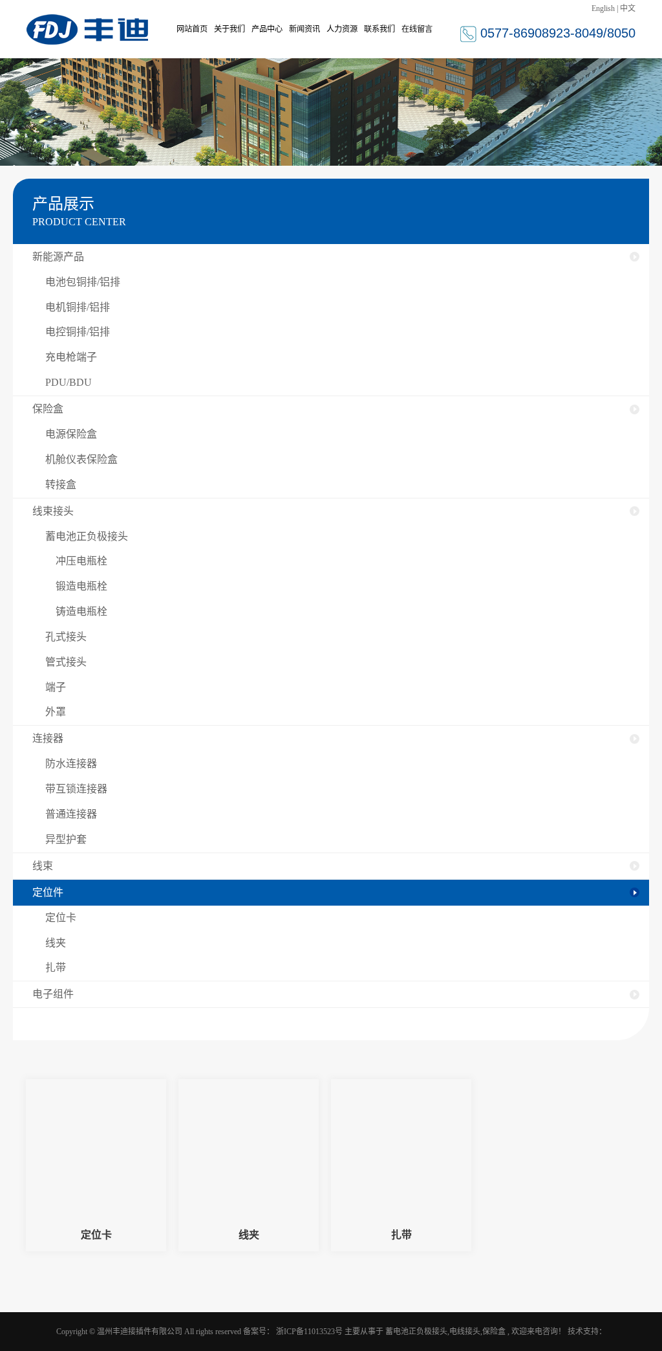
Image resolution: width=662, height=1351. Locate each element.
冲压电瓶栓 (76, 560)
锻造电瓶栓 (76, 586)
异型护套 (66, 839)
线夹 (55, 942)
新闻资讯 (304, 29)
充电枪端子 (71, 357)
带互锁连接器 (76, 788)
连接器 (47, 738)
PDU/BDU (68, 382)
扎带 (55, 967)
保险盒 (47, 408)
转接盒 (60, 484)
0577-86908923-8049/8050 (557, 33)
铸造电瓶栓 (76, 611)
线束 (42, 865)
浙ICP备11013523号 (309, 1331)
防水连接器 (71, 763)
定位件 (47, 892)
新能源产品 (58, 256)
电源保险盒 (71, 434)
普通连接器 (71, 814)
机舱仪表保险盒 (81, 459)
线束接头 (53, 511)
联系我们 (379, 29)
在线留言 (416, 29)
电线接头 (464, 1331)
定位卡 (60, 917)
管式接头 (66, 661)
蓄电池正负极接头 (86, 536)
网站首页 (192, 29)
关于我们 (229, 29)
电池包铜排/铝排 (82, 281)
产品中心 (267, 29)
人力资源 (342, 29)
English (603, 8)
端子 (55, 687)
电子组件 (53, 993)
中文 (627, 8)
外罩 (55, 711)
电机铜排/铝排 (77, 307)
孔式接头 (66, 636)
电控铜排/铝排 (77, 331)
